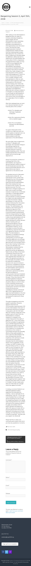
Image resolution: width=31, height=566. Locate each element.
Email (7, 485)
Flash (15, 562)
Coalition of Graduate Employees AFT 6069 (19, 560)
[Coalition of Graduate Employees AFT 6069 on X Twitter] (6, 552)
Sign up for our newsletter (10, 544)
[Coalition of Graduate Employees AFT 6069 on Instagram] (10, 552)
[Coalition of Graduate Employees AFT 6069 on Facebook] (3, 552)
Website (8, 493)
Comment (9, 460)
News (8, 22)
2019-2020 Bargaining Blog (17, 22)
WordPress (15, 563)
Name (8, 477)
